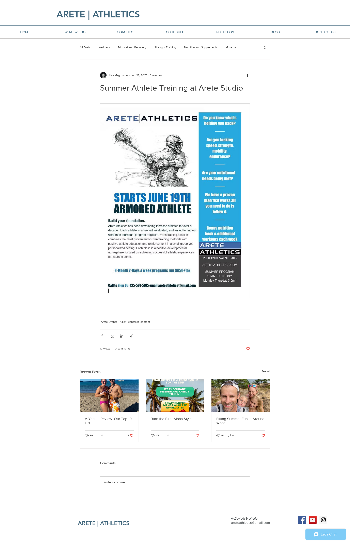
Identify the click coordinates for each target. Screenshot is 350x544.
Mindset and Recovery (132, 47)
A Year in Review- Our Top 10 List (108, 421)
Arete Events (109, 321)
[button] (265, 47)
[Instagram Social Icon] (323, 520)
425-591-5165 (244, 518)
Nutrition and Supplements (201, 47)
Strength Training (165, 47)
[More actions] (247, 75)
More (229, 47)
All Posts (85, 47)
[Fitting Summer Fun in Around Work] (240, 395)
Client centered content (135, 321)
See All (265, 371)
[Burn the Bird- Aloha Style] (175, 395)
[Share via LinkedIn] (122, 336)
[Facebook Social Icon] (302, 520)
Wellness (104, 47)
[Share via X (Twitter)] (112, 336)
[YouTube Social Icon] (313, 520)
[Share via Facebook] (102, 336)
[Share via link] (132, 336)
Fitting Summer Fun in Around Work (240, 421)
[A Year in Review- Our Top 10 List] (109, 395)
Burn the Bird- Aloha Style (171, 419)
